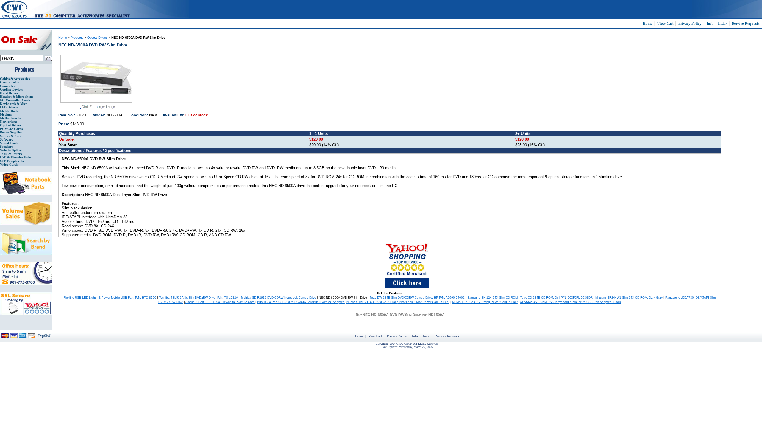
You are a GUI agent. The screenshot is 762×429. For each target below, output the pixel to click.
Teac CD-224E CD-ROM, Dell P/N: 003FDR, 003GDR (556, 297)
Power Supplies (11, 132)
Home (62, 37)
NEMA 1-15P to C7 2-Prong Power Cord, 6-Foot (485, 302)
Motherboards (10, 118)
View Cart (375, 336)
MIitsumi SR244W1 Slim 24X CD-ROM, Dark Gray (629, 297)
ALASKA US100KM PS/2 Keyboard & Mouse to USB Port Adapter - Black (570, 302)
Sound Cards (9, 143)
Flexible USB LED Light (80, 297)
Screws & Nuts (10, 136)
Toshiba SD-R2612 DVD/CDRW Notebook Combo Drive (278, 297)
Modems (6, 114)
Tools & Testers (11, 154)
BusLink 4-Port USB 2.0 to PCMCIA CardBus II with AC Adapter (301, 302)
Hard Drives (9, 93)
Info (415, 336)
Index (427, 336)
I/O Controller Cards (15, 100)
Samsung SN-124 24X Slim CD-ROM (492, 297)
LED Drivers (9, 107)
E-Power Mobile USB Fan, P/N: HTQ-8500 (127, 297)
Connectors (8, 86)
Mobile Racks (9, 111)
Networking (8, 121)
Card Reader (9, 82)
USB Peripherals (12, 161)
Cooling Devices (11, 89)
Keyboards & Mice (13, 103)
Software (6, 139)
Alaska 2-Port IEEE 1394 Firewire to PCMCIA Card (220, 302)
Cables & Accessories (15, 78)
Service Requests (447, 336)
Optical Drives (10, 125)
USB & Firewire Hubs (15, 157)
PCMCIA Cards (11, 128)
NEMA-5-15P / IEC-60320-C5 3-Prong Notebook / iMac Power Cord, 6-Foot (397, 302)
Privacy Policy (397, 336)
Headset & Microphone (16, 96)
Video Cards (9, 164)
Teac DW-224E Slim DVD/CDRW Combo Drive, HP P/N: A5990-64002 (417, 297)
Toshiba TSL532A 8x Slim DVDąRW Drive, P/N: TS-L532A (198, 297)
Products (77, 37)
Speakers (6, 146)
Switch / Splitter (11, 150)
